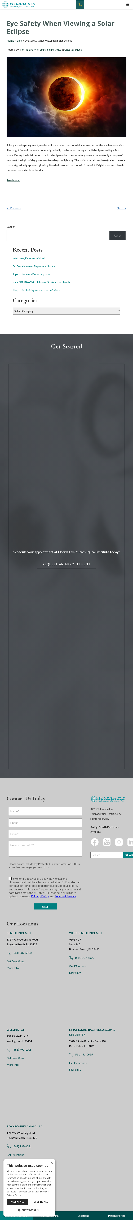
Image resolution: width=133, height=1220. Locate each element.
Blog (19, 40)
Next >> (121, 208)
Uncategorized (73, 49)
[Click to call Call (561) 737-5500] (80, 4)
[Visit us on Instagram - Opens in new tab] (119, 842)
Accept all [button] (17, 1201)
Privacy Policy (14, 1195)
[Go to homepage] (19, 4)
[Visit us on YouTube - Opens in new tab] (107, 842)
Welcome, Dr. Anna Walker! (29, 258)
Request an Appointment (66, 564)
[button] (128, 4)
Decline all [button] (41, 1201)
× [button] (51, 1163)
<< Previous (14, 208)
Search (11, 226)
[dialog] (29, 1188)
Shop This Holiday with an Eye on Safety (36, 290)
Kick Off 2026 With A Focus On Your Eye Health (41, 282)
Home (10, 40)
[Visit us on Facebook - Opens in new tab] (94, 842)
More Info (13, 967)
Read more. (13, 180)
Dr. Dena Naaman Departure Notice (34, 266)
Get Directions (15, 961)
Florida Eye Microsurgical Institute (40, 49)
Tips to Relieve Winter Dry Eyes (31, 274)
